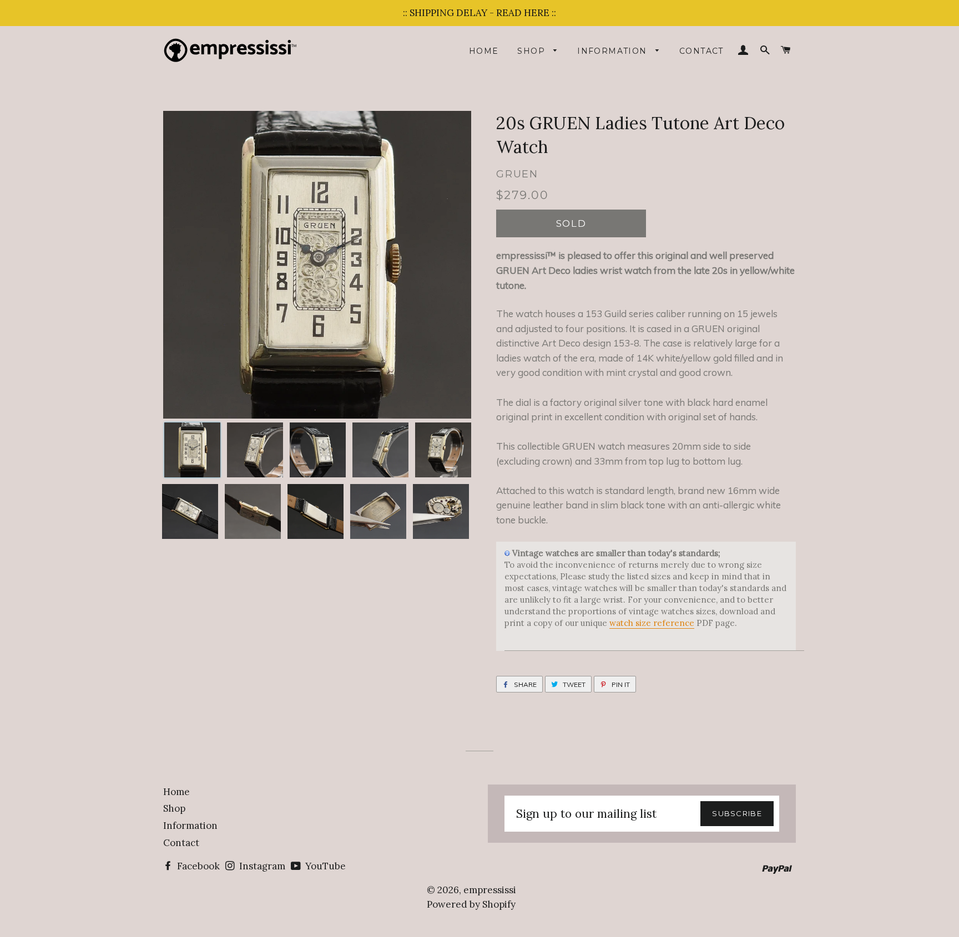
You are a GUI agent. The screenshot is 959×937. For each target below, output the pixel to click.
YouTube (324, 866)
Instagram (261, 866)
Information (613, 51)
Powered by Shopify (471, 904)
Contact (701, 51)
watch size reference (651, 623)
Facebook (197, 866)
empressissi (489, 890)
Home (484, 51)
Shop (532, 51)
